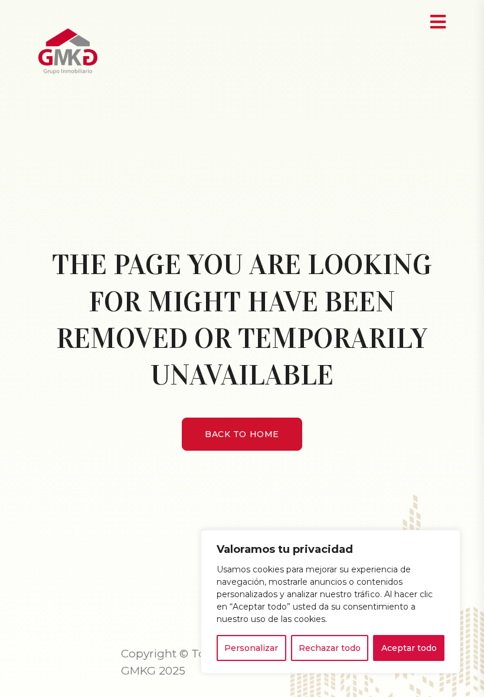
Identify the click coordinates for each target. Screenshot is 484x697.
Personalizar (251, 648)
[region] (330, 601)
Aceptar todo (409, 648)
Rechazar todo (330, 648)
